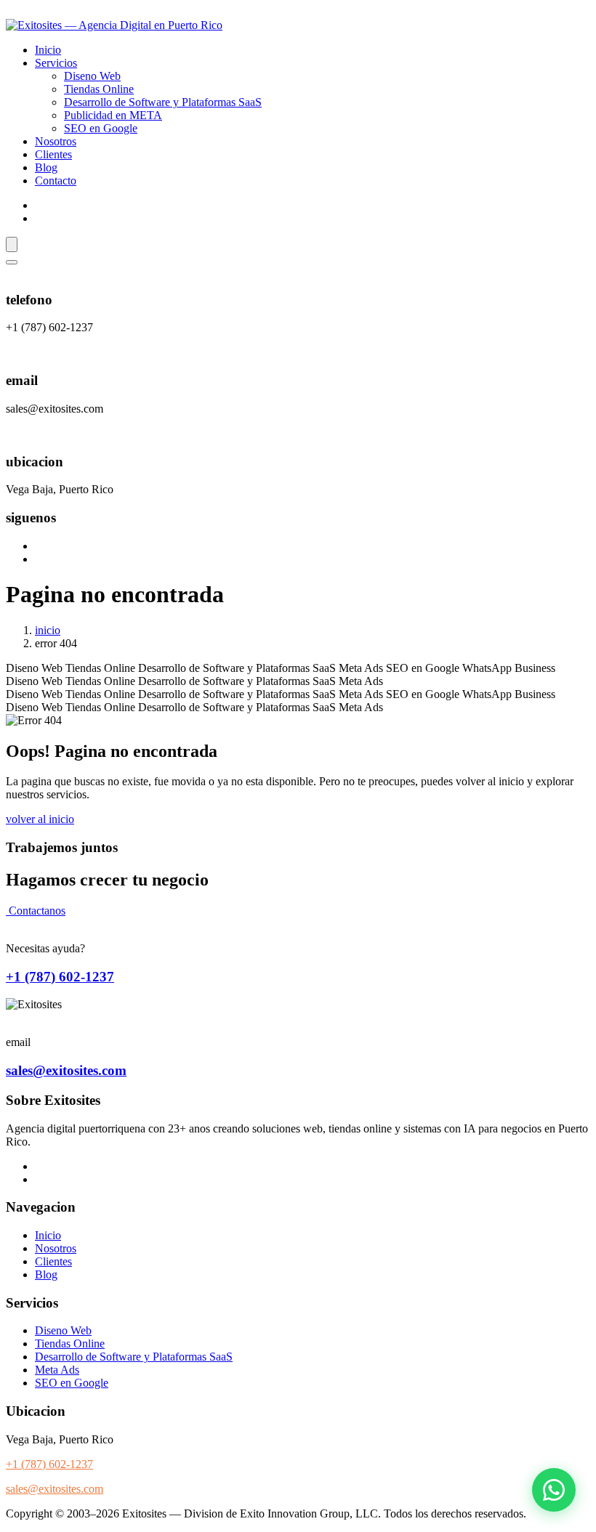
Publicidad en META (113, 115)
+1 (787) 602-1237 (60, 976)
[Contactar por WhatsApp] (554, 1490)
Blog (46, 167)
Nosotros (55, 141)
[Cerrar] (11, 262)
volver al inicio (40, 819)
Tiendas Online (99, 89)
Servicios (56, 63)
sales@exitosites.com (66, 1070)
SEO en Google (100, 128)
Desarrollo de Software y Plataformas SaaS (163, 102)
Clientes (53, 154)
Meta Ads (57, 1369)
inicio (47, 630)
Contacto (55, 180)
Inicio (48, 50)
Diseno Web (92, 76)
